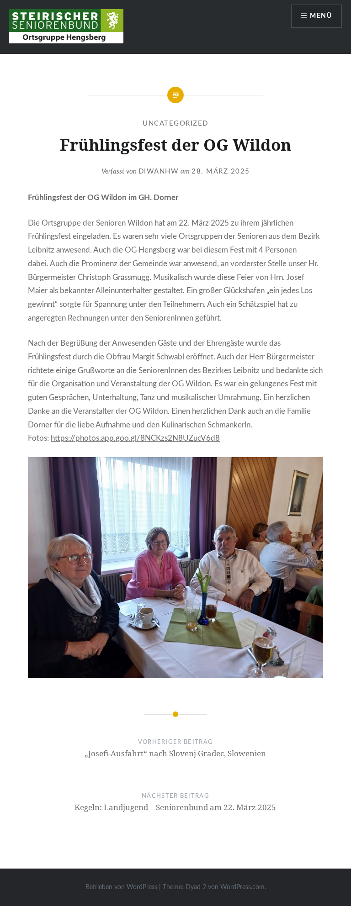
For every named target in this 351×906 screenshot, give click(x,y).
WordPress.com (242, 887)
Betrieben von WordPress (121, 887)
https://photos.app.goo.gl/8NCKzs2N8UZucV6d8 (135, 438)
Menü (321, 16)
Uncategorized (175, 123)
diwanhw (158, 171)
